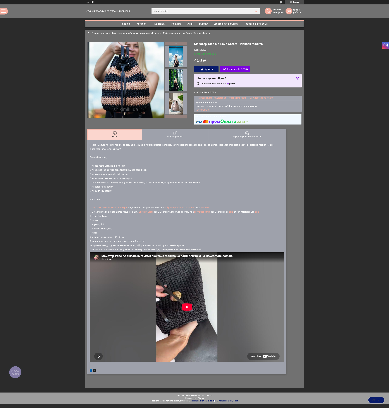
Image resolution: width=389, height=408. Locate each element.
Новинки (176, 23)
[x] (94, 371)
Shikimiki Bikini (146, 212)
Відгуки (203, 23)
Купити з (232, 69)
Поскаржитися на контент (202, 401)
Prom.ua (209, 395)
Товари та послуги (101, 33)
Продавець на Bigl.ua (194, 398)
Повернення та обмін (256, 23)
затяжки (205, 207)
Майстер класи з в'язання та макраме (131, 33)
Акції (190, 23)
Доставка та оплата (226, 23)
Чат (378, 400)
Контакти (159, 23)
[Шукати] (256, 11)
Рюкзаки (156, 33)
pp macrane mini (202, 212)
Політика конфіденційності (226, 401)
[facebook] (91, 371)
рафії (257, 212)
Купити (209, 69)
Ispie (231, 212)
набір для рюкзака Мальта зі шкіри (109, 207)
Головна (126, 23)
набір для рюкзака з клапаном (179, 207)
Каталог (141, 23)
